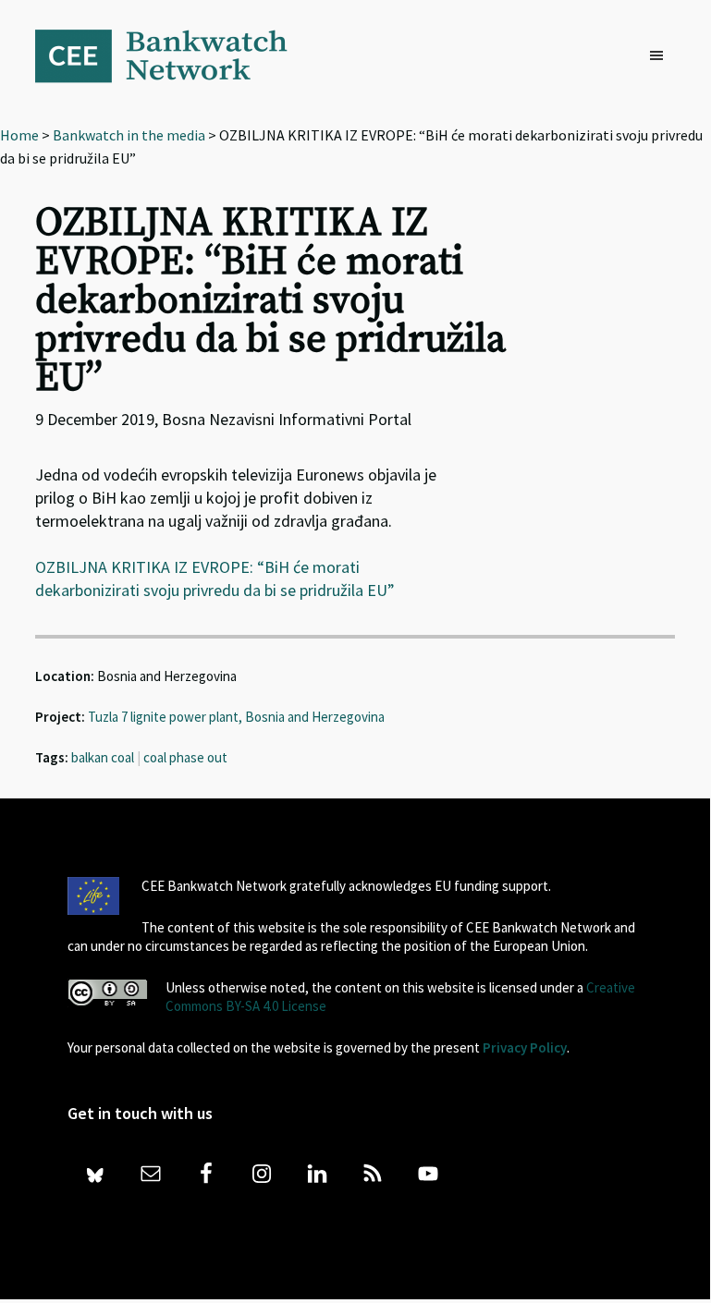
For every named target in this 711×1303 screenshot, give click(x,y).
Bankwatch (174, 55)
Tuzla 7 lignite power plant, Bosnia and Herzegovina (236, 716)
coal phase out (185, 757)
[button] (661, 56)
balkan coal (102, 757)
